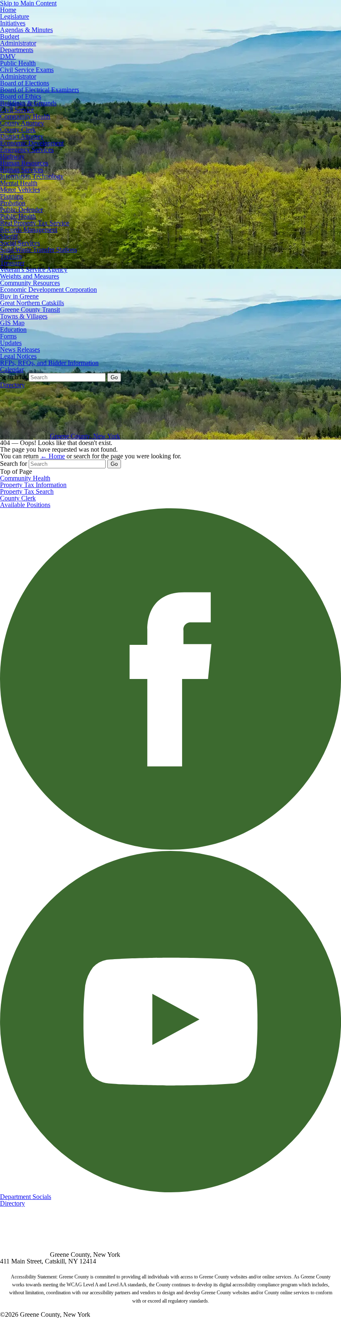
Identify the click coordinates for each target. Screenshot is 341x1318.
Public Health (18, 63)
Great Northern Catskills (32, 302)
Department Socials (25, 1196)
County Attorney (22, 123)
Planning (11, 196)
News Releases (20, 349)
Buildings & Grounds (28, 103)
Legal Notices (18, 356)
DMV (8, 56)
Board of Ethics (20, 96)
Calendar (12, 369)
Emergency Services (27, 149)
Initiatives (12, 23)
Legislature (14, 16)
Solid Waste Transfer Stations (38, 249)
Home (8, 9)
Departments (16, 49)
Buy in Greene (19, 296)
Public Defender (21, 209)
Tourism (11, 256)
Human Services (21, 169)
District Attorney (22, 136)
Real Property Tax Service (34, 222)
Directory (12, 384)
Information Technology (32, 176)
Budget (9, 36)
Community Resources (30, 282)
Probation (12, 202)
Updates (11, 342)
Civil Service (17, 109)
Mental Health (18, 183)
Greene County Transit (30, 309)
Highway (12, 156)
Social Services (20, 242)
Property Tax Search (27, 491)
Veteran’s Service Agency (33, 269)
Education (13, 329)
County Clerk (18, 129)
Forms (8, 336)
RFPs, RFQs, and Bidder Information (49, 362)
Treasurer (12, 262)
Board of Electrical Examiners (39, 89)
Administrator (18, 43)
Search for (13, 376)
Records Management (28, 229)
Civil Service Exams (27, 69)
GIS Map (12, 322)
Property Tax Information (33, 484)
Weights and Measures (29, 276)
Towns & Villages (23, 316)
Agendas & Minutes (26, 29)
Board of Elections (24, 83)
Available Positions (25, 504)
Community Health (25, 116)
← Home (52, 456)
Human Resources (24, 163)
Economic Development (32, 143)
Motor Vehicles (20, 189)
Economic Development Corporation (48, 289)
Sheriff (9, 236)
